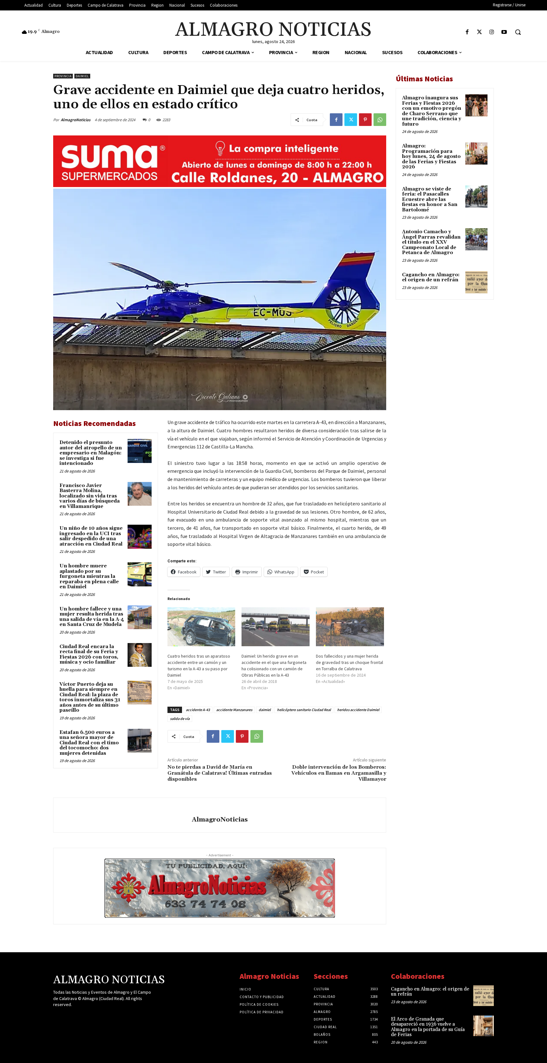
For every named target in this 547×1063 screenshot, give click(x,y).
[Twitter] (479, 32)
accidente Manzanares (234, 709)
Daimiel (82, 76)
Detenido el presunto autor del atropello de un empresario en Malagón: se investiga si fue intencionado (91, 453)
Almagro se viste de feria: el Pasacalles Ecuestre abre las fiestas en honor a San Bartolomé (429, 199)
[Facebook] (467, 32)
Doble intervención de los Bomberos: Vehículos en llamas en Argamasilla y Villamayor (338, 773)
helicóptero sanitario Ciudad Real (304, 709)
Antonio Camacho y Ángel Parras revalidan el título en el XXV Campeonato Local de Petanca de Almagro (431, 242)
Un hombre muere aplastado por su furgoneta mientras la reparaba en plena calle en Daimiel (89, 576)
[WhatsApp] (380, 119)
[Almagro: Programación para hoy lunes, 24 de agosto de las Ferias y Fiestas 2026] (476, 153)
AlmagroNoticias (76, 119)
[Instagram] (491, 32)
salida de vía (180, 718)
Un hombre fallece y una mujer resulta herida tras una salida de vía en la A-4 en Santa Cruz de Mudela (92, 617)
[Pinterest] (365, 119)
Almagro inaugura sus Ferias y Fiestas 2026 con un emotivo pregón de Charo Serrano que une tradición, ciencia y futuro (431, 111)
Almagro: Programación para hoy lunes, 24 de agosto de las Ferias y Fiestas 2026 (431, 156)
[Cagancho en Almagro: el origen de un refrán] (476, 282)
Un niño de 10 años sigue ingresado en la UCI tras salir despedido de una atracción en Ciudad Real (91, 536)
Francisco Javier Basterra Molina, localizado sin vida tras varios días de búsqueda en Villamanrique (90, 496)
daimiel (265, 709)
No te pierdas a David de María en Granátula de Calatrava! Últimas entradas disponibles (219, 773)
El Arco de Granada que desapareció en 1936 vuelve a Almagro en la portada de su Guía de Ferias (428, 1027)
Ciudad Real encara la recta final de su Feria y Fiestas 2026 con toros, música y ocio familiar (89, 655)
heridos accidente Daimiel (358, 709)
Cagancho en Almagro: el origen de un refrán (431, 277)
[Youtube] (504, 32)
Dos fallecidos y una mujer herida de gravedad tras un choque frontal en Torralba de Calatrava (349, 662)
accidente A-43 (198, 709)
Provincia (63, 76)
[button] (517, 32)
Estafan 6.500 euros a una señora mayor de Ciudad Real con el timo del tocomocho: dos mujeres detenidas (89, 742)
